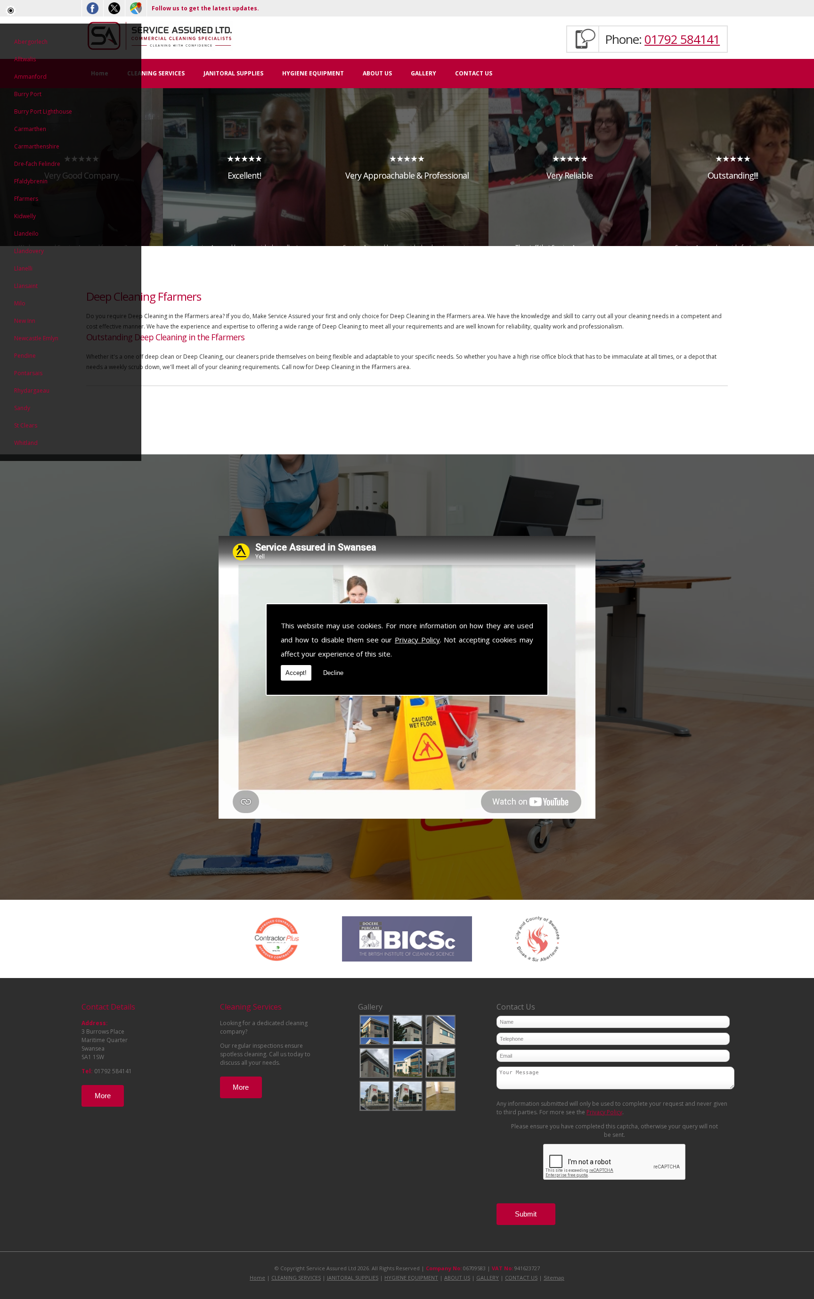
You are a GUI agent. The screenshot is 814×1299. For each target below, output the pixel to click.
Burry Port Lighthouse (43, 111)
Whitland (26, 443)
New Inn (24, 321)
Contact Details (108, 1007)
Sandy (22, 408)
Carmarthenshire (36, 146)
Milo (19, 303)
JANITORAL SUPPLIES (233, 73)
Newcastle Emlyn (36, 338)
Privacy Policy (417, 639)
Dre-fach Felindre (37, 164)
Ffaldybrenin (31, 181)
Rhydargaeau (31, 390)
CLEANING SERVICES (156, 73)
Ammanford (30, 77)
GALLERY (423, 73)
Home (257, 1277)
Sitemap (554, 1277)
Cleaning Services (251, 1007)
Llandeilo (26, 234)
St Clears (25, 425)
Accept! (296, 672)
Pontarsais (28, 373)
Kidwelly (25, 216)
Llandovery (29, 251)
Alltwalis (25, 59)
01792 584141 (682, 39)
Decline (333, 672)
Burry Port (27, 94)
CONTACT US (473, 73)
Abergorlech (31, 42)
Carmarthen (30, 129)
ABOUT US (377, 73)
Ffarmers (26, 199)
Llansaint (26, 286)
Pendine (25, 356)
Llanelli (23, 268)
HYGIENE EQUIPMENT (313, 73)
